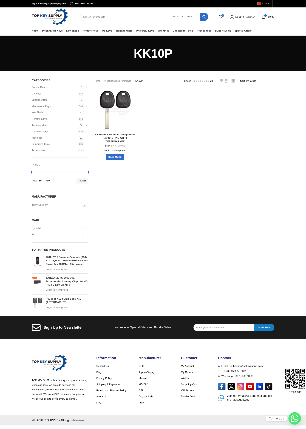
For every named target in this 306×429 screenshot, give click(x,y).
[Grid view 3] (226, 81)
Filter (82, 181)
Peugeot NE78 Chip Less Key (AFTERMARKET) (63, 300)
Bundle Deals (39, 87)
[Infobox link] (49, 3)
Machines (37, 137)
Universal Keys (40, 131)
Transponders (39, 125)
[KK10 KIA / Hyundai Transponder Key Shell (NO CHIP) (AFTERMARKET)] (115, 110)
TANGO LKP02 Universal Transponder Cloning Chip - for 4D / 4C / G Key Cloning (66, 281)
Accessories (38, 150)
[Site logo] (50, 16)
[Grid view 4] (232, 81)
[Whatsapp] (294, 418)
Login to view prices (57, 269)
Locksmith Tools (41, 143)
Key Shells (37, 112)
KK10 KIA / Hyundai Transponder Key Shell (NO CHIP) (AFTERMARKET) (115, 138)
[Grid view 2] (221, 81)
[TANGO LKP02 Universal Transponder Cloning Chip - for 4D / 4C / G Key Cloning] (37, 283)
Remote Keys (39, 118)
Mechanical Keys (41, 106)
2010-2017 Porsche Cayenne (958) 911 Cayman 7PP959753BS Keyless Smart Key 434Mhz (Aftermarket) (67, 260)
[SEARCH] (204, 17)
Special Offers (39, 99)
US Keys (36, 93)
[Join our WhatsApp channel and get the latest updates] (221, 398)
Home (97, 80)
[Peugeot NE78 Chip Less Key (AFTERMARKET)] (37, 303)
